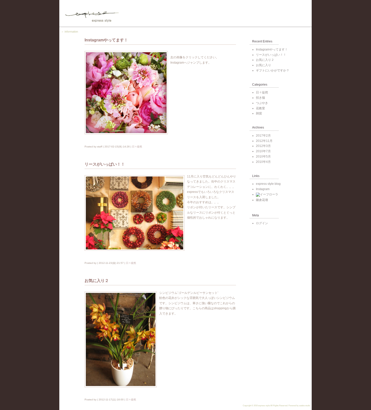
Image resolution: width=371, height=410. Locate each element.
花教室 (260, 108)
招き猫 (260, 97)
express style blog (268, 184)
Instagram (263, 189)
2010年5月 (263, 156)
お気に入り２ (265, 60)
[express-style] (185, 13)
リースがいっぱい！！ (271, 55)
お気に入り (263, 65)
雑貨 (259, 113)
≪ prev (118, 214)
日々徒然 (137, 146)
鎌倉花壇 (262, 200)
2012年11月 (264, 141)
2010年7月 (263, 151)
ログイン (262, 223)
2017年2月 (263, 135)
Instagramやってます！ (272, 49)
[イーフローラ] (267, 194)
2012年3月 (263, 146)
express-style (264, 405)
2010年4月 (263, 162)
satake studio (304, 405)
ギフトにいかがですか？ (272, 70)
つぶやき (262, 103)
